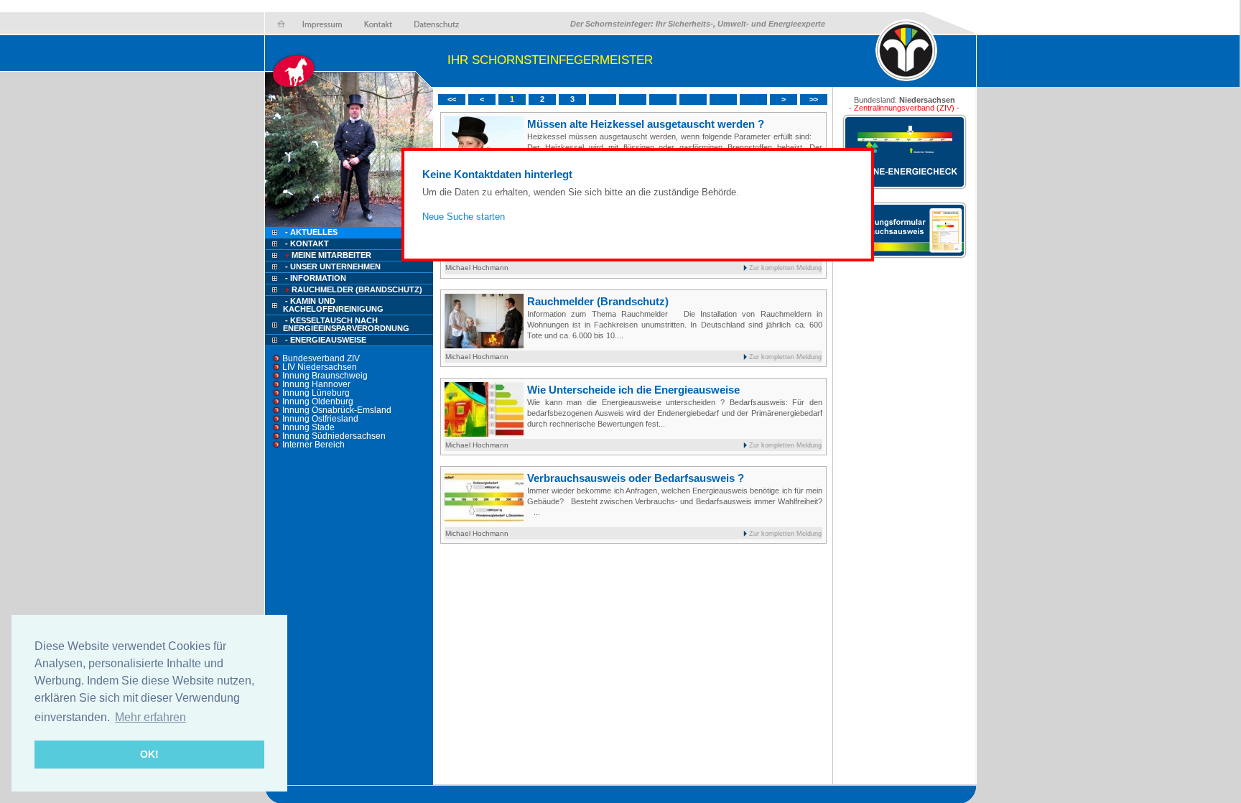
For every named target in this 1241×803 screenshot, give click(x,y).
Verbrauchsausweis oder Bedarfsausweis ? (635, 478)
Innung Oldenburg (317, 401)
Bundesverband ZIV (321, 358)
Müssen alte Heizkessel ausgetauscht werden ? (645, 124)
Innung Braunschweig (325, 376)
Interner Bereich (313, 445)
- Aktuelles (310, 232)
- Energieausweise (325, 339)
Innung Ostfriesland (320, 419)
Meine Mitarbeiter (328, 255)
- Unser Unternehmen (333, 266)
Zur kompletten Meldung (785, 267)
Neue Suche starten (463, 216)
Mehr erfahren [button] (150, 717)
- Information (315, 278)
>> (813, 99)
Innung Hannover (316, 384)
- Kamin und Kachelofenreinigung (333, 305)
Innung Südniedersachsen (334, 436)
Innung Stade (308, 427)
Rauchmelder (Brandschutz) (353, 289)
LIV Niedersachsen (319, 367)
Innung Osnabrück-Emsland (336, 410)
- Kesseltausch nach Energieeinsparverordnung (346, 324)
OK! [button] (149, 754)
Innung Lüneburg (316, 393)
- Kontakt (306, 243)
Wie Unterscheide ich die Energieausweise (633, 390)
